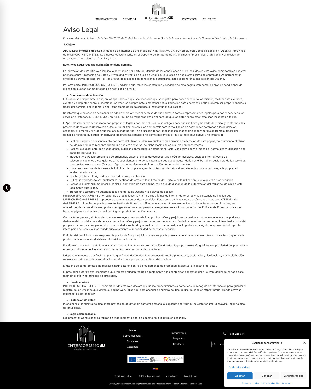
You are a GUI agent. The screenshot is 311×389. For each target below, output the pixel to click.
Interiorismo (178, 333)
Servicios (129, 19)
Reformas (132, 346)
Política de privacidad (270, 383)
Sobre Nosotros (106, 19)
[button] (304, 343)
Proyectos (189, 19)
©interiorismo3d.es (128, 384)
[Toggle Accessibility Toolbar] (6, 188)
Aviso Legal (287, 383)
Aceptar (240, 375)
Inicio (132, 330)
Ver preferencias (293, 375)
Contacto (209, 19)
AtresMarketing (163, 384)
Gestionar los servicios (239, 367)
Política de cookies (250, 383)
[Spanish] (157, 368)
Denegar (267, 375)
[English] (154, 368)
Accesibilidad (190, 376)
